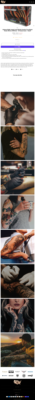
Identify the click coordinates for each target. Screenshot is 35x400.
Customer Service (17, 389)
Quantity (17, 39)
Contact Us (17, 392)
